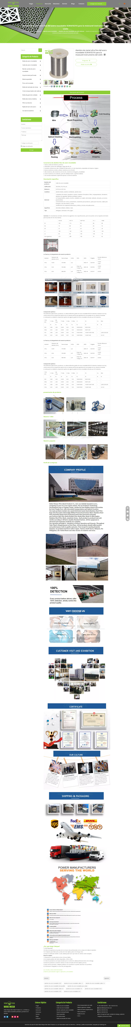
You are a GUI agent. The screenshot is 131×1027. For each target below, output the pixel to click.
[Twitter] (10, 1017)
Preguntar (85, 60)
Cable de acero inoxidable (63, 1008)
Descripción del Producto (77, 92)
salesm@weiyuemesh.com (105, 1008)
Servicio (38, 1014)
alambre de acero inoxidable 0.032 (93, 988)
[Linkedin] (7, 1017)
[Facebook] (5, 1017)
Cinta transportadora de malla (84, 1005)
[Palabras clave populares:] (119, 4)
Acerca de (38, 1010)
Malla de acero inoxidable (63, 1005)
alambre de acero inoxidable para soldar (77, 986)
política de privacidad (87, 1024)
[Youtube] (12, 1017)
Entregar (31, 150)
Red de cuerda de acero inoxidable (65, 1010)
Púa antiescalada (61, 1016)
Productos (38, 1008)
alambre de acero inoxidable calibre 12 (73, 983)
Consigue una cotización (96, 3)
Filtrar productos (81, 1011)
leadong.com (103, 1024)
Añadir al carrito (85, 64)
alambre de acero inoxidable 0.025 (53, 983)
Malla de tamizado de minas (64, 1018)
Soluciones (38, 1012)
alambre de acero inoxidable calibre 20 (54, 988)
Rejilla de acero (81, 1013)
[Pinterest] (18, 1017)
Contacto (38, 1018)
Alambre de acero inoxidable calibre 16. (95, 983)
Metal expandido (61, 1014)
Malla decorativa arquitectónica (85, 1009)
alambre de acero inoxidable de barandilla (55, 986)
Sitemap (78, 1024)
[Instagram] (15, 1017)
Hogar (37, 1005)
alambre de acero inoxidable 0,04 (72, 991)
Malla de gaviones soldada (83, 1007)
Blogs (37, 1016)
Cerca (78, 1016)
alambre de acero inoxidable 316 (74, 988)
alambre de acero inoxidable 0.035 (53, 991)
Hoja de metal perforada (63, 1012)
